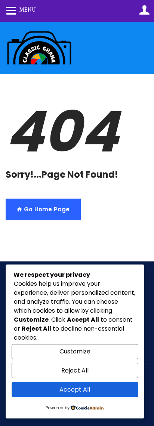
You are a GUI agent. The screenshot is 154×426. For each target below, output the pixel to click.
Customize (74, 351)
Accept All (74, 389)
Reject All (75, 370)
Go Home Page (46, 209)
